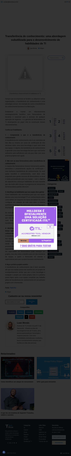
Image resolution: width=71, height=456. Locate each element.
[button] (54, 208)
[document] (35, 228)
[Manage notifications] (3, 452)
